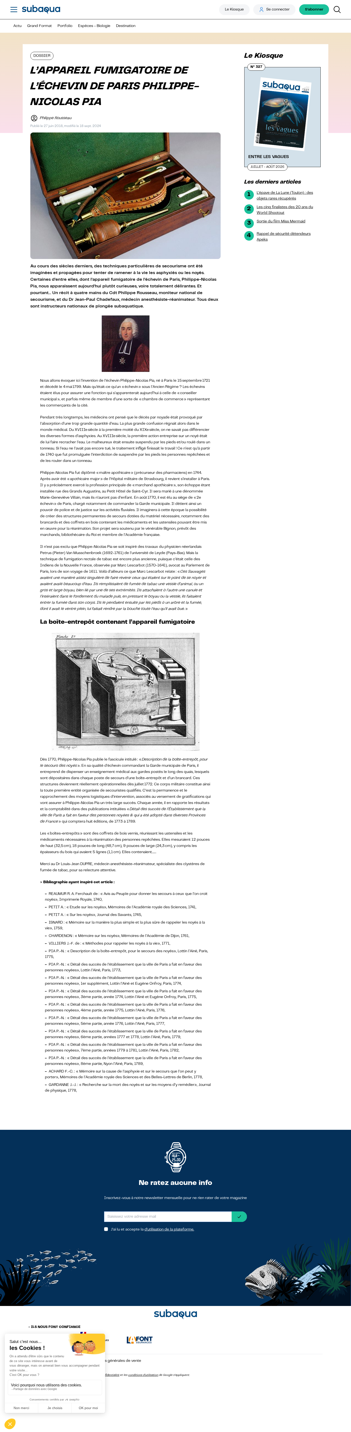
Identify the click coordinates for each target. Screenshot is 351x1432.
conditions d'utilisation (143, 1375)
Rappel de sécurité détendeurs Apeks (284, 236)
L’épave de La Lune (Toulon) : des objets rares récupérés (285, 195)
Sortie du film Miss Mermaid (281, 221)
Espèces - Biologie (94, 26)
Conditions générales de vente (114, 1361)
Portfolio (65, 26)
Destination (125, 26)
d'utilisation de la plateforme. (169, 1229)
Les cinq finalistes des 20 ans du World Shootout (285, 210)
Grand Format (39, 26)
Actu (17, 26)
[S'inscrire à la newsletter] (239, 1216)
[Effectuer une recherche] (337, 9)
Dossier (41, 56)
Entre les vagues (268, 157)
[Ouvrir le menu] (14, 9)
